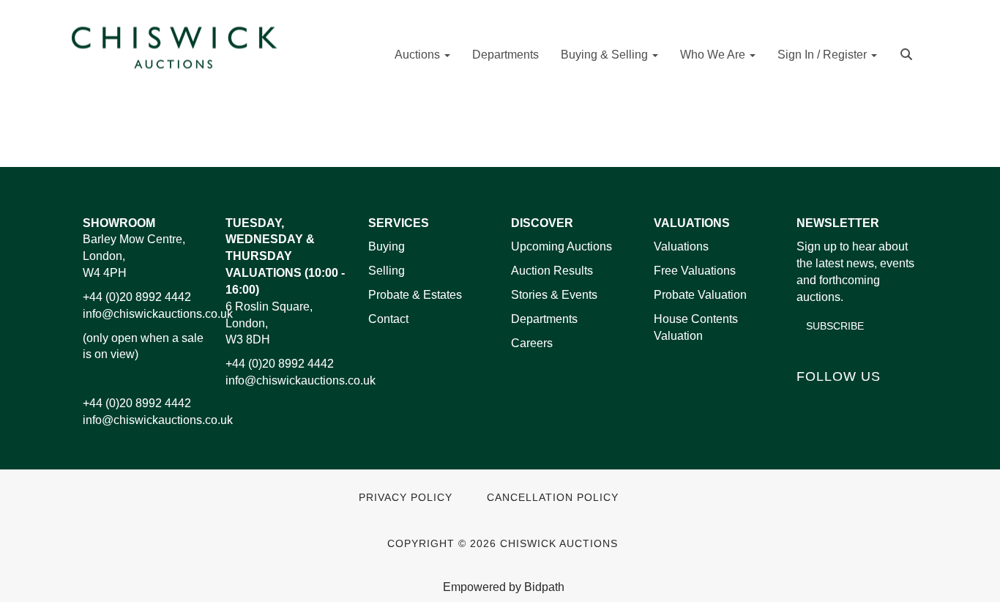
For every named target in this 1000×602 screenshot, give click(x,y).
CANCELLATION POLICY (553, 497)
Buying (386, 246)
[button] (908, 53)
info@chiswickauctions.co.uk (158, 314)
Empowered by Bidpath (503, 587)
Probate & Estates (415, 295)
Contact (388, 319)
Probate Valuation (700, 295)
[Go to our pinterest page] (871, 401)
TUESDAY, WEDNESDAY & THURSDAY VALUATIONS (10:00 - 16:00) (285, 256)
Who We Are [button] (714, 54)
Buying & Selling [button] (606, 54)
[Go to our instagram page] (546, 132)
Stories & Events (555, 295)
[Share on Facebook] (455, 132)
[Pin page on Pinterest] (515, 132)
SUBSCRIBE (835, 326)
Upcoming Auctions (561, 246)
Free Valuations (695, 270)
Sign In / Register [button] (823, 54)
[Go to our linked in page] (841, 401)
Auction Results (552, 270)
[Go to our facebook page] (810, 401)
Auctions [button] (419, 54)
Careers (532, 343)
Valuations (681, 246)
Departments (505, 54)
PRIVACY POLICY (405, 497)
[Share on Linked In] (485, 132)
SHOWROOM (119, 223)
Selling (386, 270)
